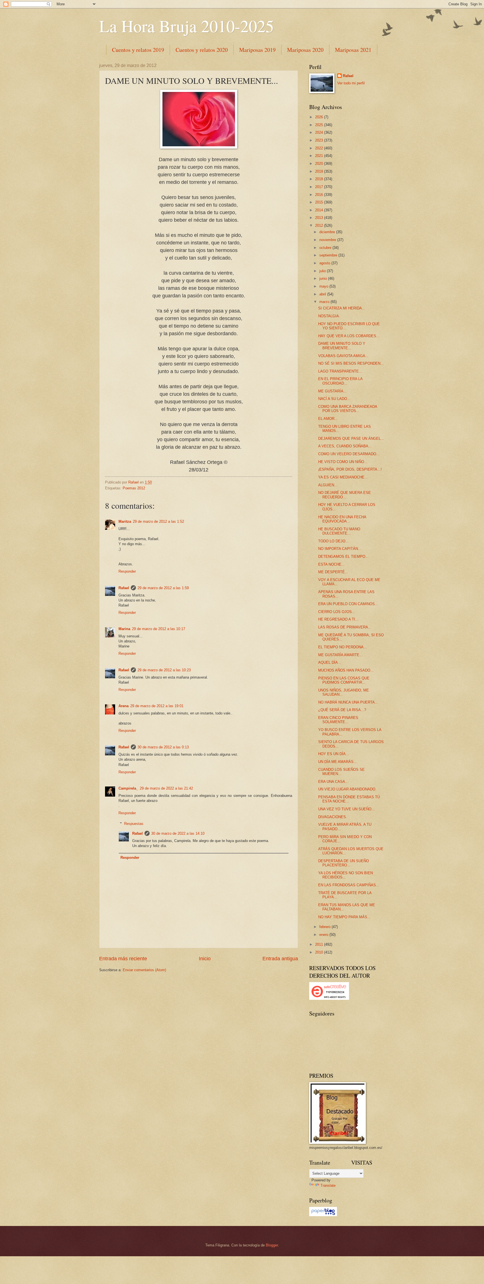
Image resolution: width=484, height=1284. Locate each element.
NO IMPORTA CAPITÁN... (339, 549)
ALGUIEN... (328, 485)
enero (324, 935)
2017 (319, 187)
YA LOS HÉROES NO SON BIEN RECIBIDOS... (345, 875)
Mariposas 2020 (305, 50)
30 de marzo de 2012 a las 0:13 (163, 747)
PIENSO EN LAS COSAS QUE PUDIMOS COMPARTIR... (343, 680)
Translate (328, 1185)
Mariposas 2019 (257, 50)
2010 (319, 952)
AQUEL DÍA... (329, 662)
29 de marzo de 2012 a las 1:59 (163, 588)
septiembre (328, 255)
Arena (123, 706)
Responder (127, 571)
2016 (319, 195)
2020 (319, 163)
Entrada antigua (280, 958)
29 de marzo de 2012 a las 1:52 (158, 521)
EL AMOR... (328, 419)
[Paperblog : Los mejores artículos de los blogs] (323, 1215)
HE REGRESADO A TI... (338, 619)
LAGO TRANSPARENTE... (340, 371)
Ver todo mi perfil (351, 83)
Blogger (272, 1245)
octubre (325, 248)
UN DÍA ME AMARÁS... (337, 762)
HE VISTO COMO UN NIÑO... (342, 462)
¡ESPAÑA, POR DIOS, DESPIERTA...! (350, 469)
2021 (319, 156)
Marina (124, 629)
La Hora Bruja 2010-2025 (186, 26)
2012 (319, 225)
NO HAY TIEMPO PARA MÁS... (344, 917)
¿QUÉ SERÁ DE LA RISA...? (342, 710)
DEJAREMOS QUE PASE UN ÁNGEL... (351, 438)
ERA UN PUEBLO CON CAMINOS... (348, 604)
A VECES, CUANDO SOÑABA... (345, 446)
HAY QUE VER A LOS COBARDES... (349, 336)
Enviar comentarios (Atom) (144, 970)
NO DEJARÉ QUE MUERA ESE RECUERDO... (344, 495)
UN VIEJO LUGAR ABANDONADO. (347, 789)
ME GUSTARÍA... (332, 391)
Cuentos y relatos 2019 (138, 50)
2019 (319, 171)
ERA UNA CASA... (333, 781)
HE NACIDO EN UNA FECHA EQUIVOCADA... (342, 519)
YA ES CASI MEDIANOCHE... (343, 477)
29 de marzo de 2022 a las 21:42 (166, 788)
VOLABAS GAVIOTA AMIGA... (343, 356)
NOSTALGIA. (329, 316)
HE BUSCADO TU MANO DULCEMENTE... (339, 531)
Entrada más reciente (123, 958)
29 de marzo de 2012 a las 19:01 (156, 706)
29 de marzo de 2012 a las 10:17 (158, 629)
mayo (324, 286)
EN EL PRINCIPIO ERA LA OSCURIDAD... (340, 381)
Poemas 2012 (134, 488)
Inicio (205, 958)
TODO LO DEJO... (333, 541)
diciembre (327, 232)
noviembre (328, 240)
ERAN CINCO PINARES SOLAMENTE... (338, 720)
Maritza (124, 521)
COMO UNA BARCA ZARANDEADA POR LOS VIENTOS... (347, 408)
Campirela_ (128, 788)
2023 (319, 140)
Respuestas (133, 824)
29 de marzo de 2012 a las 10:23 (164, 670)
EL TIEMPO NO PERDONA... (342, 647)
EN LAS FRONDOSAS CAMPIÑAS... (348, 885)
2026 (319, 117)
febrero (325, 927)
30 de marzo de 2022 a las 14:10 (177, 833)
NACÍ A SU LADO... (334, 399)
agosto (325, 263)
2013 (319, 218)
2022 (319, 148)
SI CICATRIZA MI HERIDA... (341, 308)
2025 (319, 125)
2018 (319, 179)
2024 (319, 132)
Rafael (123, 588)
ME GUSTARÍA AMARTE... (340, 655)
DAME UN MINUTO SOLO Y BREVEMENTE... (341, 345)
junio (323, 278)
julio (323, 271)
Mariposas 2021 (353, 50)
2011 (319, 944)
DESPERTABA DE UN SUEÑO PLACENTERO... (343, 863)
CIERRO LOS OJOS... (336, 612)
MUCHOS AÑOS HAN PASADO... (346, 670)
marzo (325, 302)
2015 (319, 202)
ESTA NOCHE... (331, 564)
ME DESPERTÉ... (333, 572)
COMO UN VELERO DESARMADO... (349, 454)
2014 (319, 210)
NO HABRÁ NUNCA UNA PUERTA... (348, 702)
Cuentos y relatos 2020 (202, 50)
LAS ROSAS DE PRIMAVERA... (344, 627)
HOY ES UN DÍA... (333, 754)
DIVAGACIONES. (332, 817)
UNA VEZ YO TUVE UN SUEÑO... (346, 809)
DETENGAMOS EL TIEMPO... (343, 556)
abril (323, 294)
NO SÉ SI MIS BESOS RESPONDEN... (351, 363)
